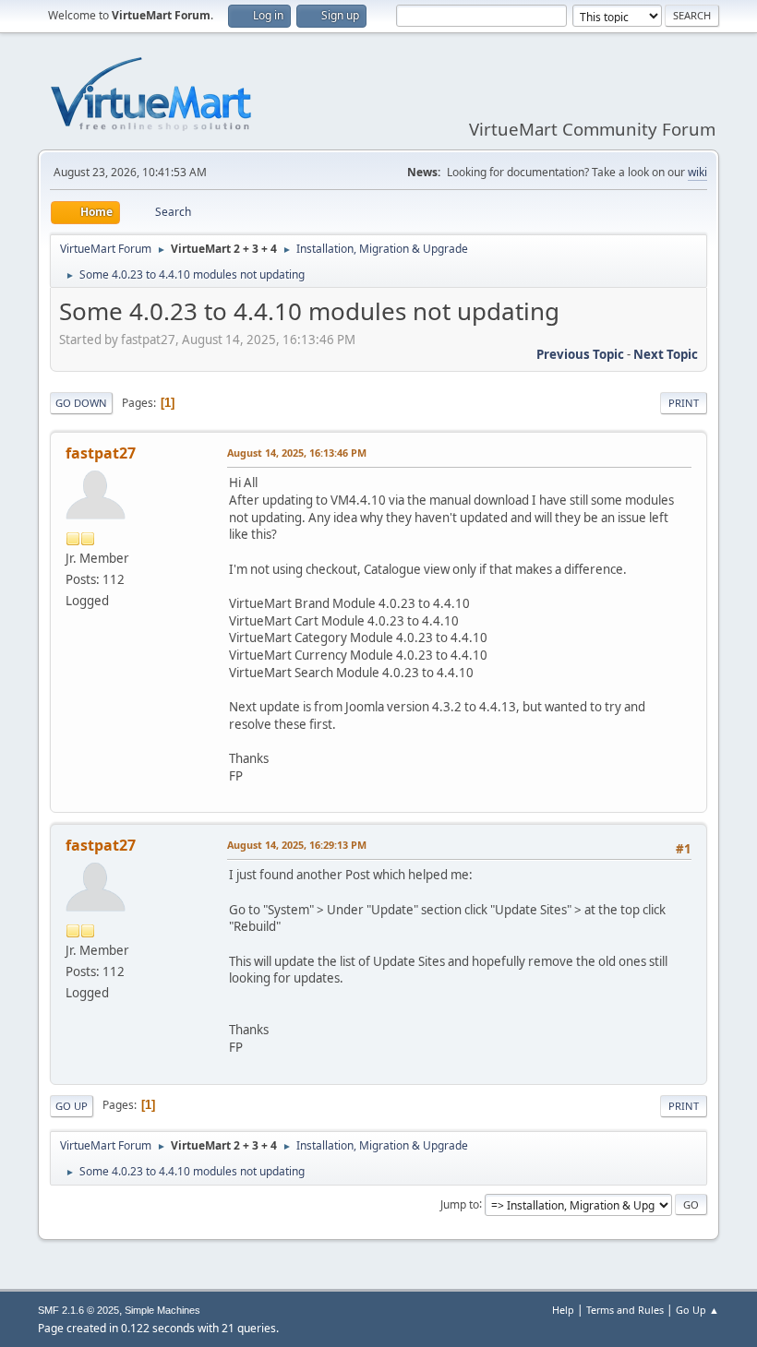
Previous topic (580, 354)
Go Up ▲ (697, 1310)
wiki (697, 172)
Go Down (81, 403)
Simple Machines (162, 1310)
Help (563, 1310)
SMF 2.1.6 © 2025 (78, 1310)
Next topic (665, 354)
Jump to (459, 1203)
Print (683, 403)
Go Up (71, 1106)
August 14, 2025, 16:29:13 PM (296, 845)
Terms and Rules (625, 1310)
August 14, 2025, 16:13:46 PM (296, 452)
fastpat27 (101, 453)
